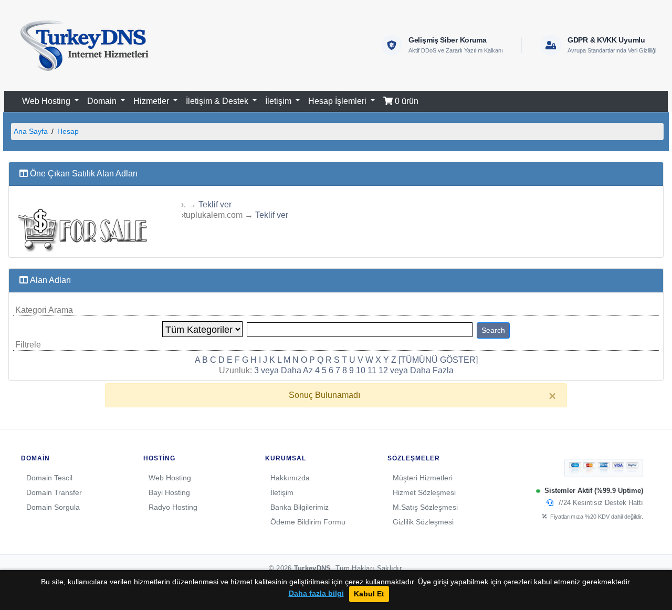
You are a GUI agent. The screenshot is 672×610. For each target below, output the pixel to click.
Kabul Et (369, 594)
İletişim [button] (279, 101)
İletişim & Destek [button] (218, 101)
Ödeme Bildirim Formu (307, 522)
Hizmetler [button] (152, 101)
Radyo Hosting (173, 507)
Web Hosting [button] (47, 101)
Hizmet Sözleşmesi (424, 492)
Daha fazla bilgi (316, 593)
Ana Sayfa (31, 131)
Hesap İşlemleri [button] (338, 101)
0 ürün (405, 101)
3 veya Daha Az (283, 370)
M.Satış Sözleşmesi (425, 507)
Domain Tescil (49, 478)
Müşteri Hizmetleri (423, 478)
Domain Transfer (54, 492)
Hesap (68, 131)
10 (360, 370)
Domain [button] (103, 101)
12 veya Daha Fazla (416, 370)
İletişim (281, 492)
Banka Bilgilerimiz (299, 507)
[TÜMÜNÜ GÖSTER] (438, 359)
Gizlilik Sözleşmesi (423, 522)
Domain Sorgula (53, 507)
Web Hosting (170, 478)
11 (372, 370)
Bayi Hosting (169, 492)
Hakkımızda (290, 478)
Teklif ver (215, 204)
